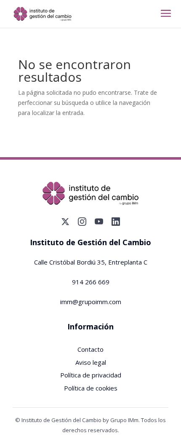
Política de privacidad (90, 375)
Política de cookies (90, 388)
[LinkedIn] (116, 221)
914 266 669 (90, 282)
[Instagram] (82, 221)
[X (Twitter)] (65, 221)
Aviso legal (90, 362)
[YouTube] (99, 221)
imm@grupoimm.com (90, 301)
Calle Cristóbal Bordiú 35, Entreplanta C (90, 262)
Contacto (90, 349)
